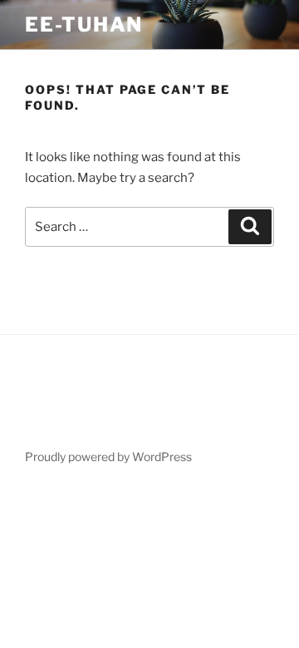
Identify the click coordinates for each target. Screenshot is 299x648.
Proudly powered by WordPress (108, 456)
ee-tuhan (84, 24)
